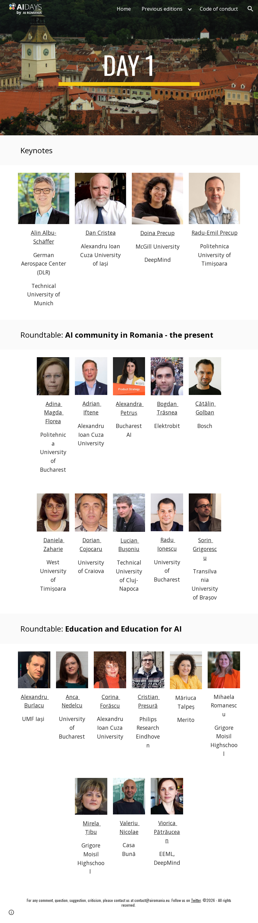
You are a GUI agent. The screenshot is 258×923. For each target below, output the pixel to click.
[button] (250, 8)
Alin (36, 232)
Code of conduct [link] (219, 8)
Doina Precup (157, 233)
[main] (129, 67)
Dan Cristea (101, 232)
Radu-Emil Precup (215, 232)
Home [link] (124, 8)
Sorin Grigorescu (205, 548)
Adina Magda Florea (54, 412)
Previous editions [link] (162, 8)
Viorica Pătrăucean (167, 831)
